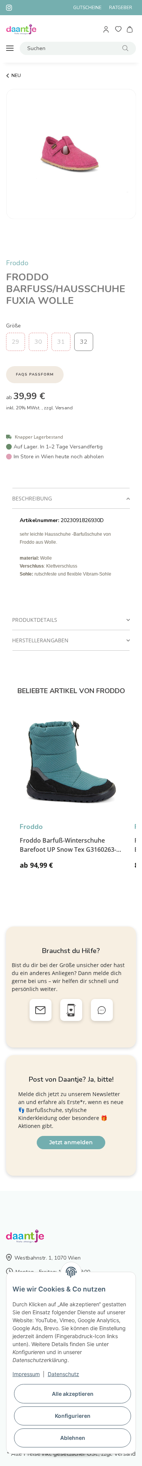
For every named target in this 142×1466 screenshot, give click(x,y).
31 (61, 342)
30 (38, 342)
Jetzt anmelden (71, 1142)
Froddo (17, 262)
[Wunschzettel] (118, 29)
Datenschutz (63, 1374)
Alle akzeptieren (73, 1393)
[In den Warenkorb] (12, 254)
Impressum (26, 1374)
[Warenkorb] (130, 29)
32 (83, 342)
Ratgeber (120, 8)
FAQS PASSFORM (35, 374)
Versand (64, 408)
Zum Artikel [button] (102, 868)
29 (15, 342)
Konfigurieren (73, 1416)
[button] (106, 29)
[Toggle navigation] (10, 48)
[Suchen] (125, 48)
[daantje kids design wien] (21, 29)
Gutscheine (87, 8)
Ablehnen (72, 1438)
